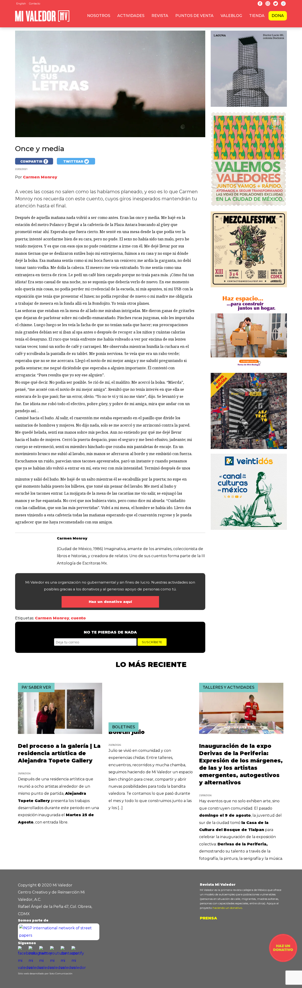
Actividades (130, 15)
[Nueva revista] (249, 288)
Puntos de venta (194, 15)
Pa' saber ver (36, 687)
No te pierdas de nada (110, 632)
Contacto (34, 3)
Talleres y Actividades (228, 687)
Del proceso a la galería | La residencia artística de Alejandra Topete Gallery (59, 753)
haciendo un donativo (227, 908)
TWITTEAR (73, 161)
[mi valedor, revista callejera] (42, 21)
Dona (278, 15)
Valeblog (231, 15)
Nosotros (98, 15)
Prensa (208, 918)
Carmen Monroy (52, 618)
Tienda (256, 15)
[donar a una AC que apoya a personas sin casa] (283, 961)
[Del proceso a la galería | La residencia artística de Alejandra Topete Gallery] (60, 732)
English (21, 3)
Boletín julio (127, 732)
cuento (78, 618)
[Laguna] (249, 108)
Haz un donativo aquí (110, 601)
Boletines (123, 727)
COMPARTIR (31, 161)
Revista (159, 15)
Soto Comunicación (60, 973)
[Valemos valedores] (249, 207)
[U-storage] (249, 369)
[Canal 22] (249, 531)
